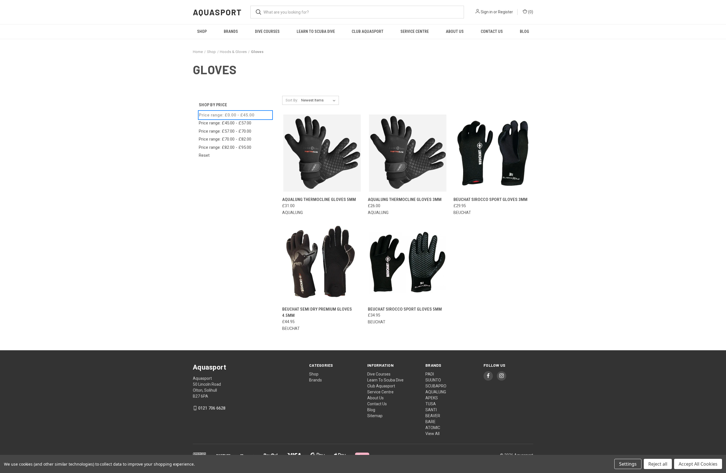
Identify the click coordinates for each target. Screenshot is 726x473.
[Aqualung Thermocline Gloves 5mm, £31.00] (322, 153)
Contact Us (492, 31)
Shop (202, 31)
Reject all (657, 464)
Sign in (487, 12)
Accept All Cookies (698, 464)
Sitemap (375, 415)
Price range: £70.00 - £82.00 (225, 139)
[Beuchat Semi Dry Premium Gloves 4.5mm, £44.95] (322, 262)
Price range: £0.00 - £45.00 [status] (226, 115)
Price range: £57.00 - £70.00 (225, 131)
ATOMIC (432, 427)
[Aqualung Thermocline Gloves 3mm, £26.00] (407, 153)
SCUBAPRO (435, 386)
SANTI (431, 410)
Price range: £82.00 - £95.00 (225, 147)
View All (432, 433)
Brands (231, 31)
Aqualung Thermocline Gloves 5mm (319, 199)
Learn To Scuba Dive (316, 31)
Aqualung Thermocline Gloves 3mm (405, 199)
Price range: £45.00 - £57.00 (225, 123)
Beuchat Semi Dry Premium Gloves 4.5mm (317, 312)
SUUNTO (433, 380)
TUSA (430, 404)
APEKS (431, 398)
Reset (204, 155)
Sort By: (292, 100)
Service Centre (414, 31)
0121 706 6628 (211, 408)
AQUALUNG (435, 392)
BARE (430, 421)
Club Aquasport (367, 31)
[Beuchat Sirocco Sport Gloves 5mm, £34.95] (407, 262)
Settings (628, 464)
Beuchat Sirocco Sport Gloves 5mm (405, 309)
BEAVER (432, 415)
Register (505, 12)
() (530, 12)
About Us (455, 31)
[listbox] (319, 100)
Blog (524, 31)
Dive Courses (267, 31)
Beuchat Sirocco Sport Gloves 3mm (490, 199)
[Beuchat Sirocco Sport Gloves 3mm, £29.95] (493, 153)
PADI (429, 374)
